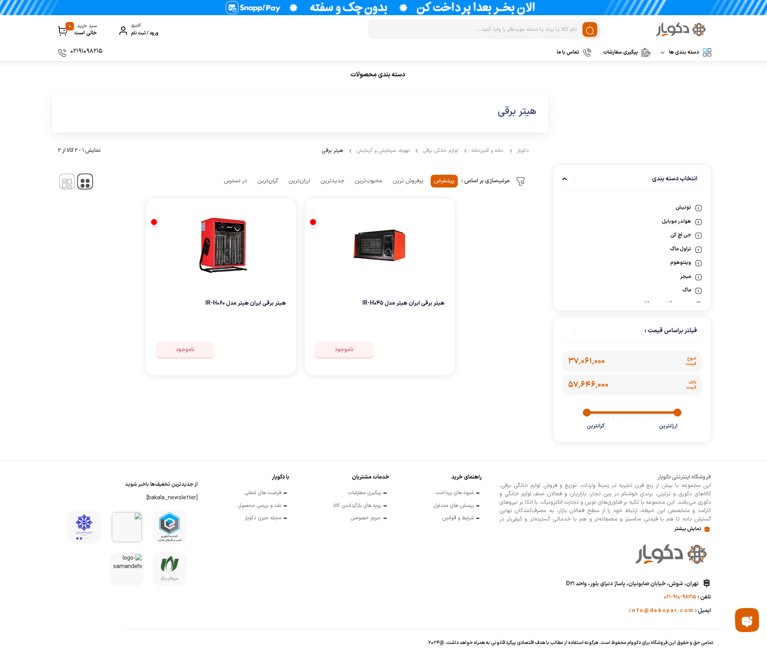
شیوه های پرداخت (455, 493)
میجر (685, 277)
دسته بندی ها (684, 52)
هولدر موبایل (676, 221)
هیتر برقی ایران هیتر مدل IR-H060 (245, 303)
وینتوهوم (680, 263)
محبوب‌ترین (368, 181)
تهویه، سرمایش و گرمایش (382, 151)
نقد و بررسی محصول (259, 506)
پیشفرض (444, 181)
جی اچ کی (680, 235)
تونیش (683, 207)
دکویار (523, 151)
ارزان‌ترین (299, 181)
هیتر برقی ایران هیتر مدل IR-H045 (403, 303)
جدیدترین (332, 181)
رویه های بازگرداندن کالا (357, 506)
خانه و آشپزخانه (487, 151)
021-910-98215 (680, 597)
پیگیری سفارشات (620, 52)
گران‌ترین (267, 181)
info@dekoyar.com (661, 611)
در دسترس (235, 181)
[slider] (678, 413)
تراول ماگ (680, 249)
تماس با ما (568, 52)
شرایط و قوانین (458, 518)
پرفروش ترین (408, 181)
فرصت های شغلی (262, 493)
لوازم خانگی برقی (440, 151)
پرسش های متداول (453, 506)
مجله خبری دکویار (262, 518)
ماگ (686, 290)
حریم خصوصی (365, 518)
